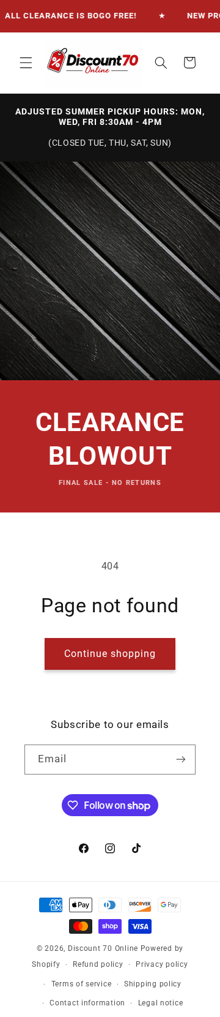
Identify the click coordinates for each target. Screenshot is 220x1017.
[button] (26, 62)
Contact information (87, 1003)
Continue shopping (110, 653)
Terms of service (81, 984)
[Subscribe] (181, 760)
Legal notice (160, 1003)
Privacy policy (162, 964)
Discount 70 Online (103, 948)
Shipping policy (153, 984)
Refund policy (98, 964)
